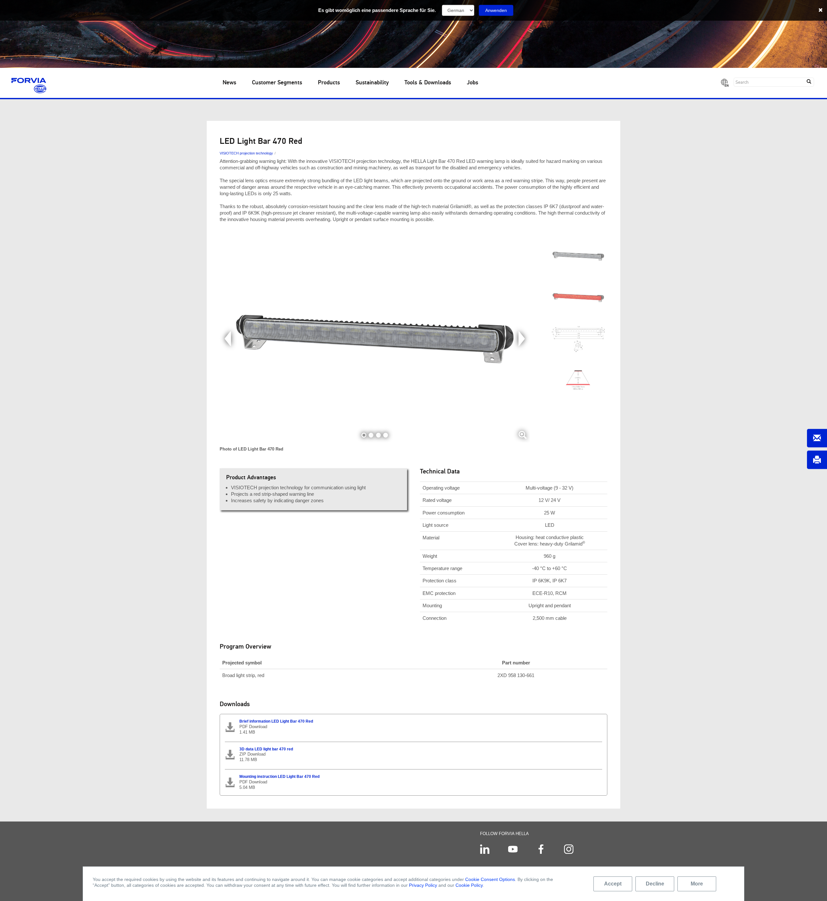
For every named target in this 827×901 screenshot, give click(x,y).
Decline (655, 883)
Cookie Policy (469, 885)
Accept (613, 883)
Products (329, 83)
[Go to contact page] (817, 438)
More (697, 883)
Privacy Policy (423, 885)
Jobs (472, 83)
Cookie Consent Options (490, 879)
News (229, 83)
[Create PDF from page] (817, 459)
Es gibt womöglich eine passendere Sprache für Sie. (377, 10)
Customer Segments (277, 83)
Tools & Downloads (427, 83)
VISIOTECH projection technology (246, 153)
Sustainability (372, 83)
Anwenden (496, 10)
